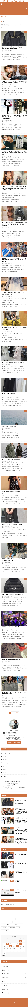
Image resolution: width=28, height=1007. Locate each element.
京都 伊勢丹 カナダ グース (8, 121)
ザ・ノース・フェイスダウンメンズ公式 (11, 459)
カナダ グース (17, 121)
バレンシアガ (12, 927)
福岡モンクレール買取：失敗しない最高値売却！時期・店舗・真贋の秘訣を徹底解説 (13, 48)
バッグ (5, 759)
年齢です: (5, 732)
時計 (4, 766)
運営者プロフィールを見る (14, 742)
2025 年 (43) (6, 970)
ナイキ (15, 86)
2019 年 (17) (6, 993)
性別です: (12, 732)
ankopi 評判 (17, 881)
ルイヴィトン (21, 495)
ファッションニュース (8, 763)
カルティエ (22, 921)
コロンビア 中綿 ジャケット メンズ (21, 873)
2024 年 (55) (6, 973)
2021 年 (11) (6, 985)
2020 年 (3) (5, 989)
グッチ (18, 927)
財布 (4, 772)
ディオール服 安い (6, 786)
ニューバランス (5, 930)
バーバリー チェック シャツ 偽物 (10, 783)
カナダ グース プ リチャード (8, 157)
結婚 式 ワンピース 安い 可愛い (21, 854)
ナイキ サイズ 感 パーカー (8, 86)
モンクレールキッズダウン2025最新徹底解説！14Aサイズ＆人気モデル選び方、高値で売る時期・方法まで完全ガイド (14, 224)
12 (10, 946)
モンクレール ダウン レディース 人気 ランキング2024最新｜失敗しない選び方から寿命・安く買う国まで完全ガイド (14, 260)
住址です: (5, 735)
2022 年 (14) (6, 981)
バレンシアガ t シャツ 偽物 (8, 784)
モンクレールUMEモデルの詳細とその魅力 (12, 524)
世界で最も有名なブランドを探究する (14, 1)
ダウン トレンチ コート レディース (21, 864)
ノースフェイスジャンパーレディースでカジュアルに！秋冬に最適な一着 (13, 293)
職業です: (5, 733)
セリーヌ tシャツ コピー (8, 785)
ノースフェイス (19, 193)
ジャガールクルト (19, 924)
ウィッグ (5, 756)
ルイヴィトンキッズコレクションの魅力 (11, 491)
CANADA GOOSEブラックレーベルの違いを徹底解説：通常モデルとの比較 (13, 559)
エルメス (4, 921)
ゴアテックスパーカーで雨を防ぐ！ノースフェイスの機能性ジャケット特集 (14, 693)
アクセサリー (6, 753)
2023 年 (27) (6, 977)
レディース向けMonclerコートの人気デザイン (12, 594)
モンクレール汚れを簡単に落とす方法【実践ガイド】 (14, 362)
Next (17, 712)
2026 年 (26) (6, 966)
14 (17, 946)
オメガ (15, 921)
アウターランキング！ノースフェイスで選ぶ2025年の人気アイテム (14, 328)
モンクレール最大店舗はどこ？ (9, 393)
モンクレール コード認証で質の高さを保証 (20, 892)
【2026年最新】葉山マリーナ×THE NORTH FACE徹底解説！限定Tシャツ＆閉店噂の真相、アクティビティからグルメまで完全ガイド (14, 188)
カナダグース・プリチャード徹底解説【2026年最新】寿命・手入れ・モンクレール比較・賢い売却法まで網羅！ (14, 153)
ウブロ (4, 924)
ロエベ (10, 921)
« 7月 (3, 955)
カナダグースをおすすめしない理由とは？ (11, 659)
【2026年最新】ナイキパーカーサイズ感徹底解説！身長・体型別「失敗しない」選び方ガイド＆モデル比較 (14, 82)
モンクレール (17, 397)
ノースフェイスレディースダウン (9, 426)
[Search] (27, 8)
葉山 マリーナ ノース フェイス (9, 193)
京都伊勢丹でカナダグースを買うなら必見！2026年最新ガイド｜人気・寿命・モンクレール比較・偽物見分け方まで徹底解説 (14, 117)
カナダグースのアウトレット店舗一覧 (10, 626)
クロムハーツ (10, 924)
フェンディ (5, 927)
